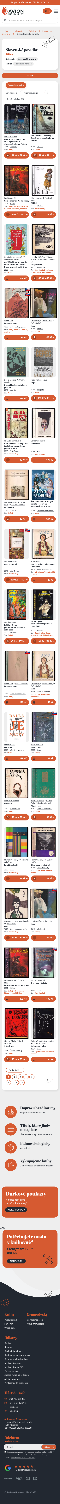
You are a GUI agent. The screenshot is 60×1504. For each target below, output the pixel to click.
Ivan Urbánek (22, 921)
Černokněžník (16, 985)
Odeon (12, 870)
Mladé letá (41, 929)
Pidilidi (34, 203)
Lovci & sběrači (11, 865)
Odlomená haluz (38, 1046)
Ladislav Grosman (11, 800)
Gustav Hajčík (42, 259)
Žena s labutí (43, 503)
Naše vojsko (41, 267)
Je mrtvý (8, 747)
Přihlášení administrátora (16, 1383)
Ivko (6, 926)
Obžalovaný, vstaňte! (40, 865)
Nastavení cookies (12, 1363)
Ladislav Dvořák (18, 504)
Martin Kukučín (10, 502)
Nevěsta (8, 803)
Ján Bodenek (9, 921)
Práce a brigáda (11, 1371)
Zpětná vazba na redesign (16, 1375)
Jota (11, 270)
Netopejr (13, 632)
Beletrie (32, 31)
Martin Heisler (10, 622)
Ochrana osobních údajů (16, 1359)
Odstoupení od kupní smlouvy (18, 1355)
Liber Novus (14, 571)
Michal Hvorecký (11, 860)
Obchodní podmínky (13, 1351)
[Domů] (6, 31)
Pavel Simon (47, 683)
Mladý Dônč (36, 747)
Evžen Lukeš (36, 323)
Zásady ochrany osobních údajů (23, 1458)
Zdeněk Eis (11, 923)
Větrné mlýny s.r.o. (17, 750)
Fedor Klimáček (21, 683)
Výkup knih (9, 1328)
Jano (33, 326)
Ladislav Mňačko (38, 257)
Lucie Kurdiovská (14, 441)
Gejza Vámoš (36, 1041)
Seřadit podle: (11, 93)
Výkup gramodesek (35, 1323)
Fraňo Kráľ (8, 320)
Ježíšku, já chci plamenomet (14, 627)
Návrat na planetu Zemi (15, 141)
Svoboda (13, 146)
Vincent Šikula (10, 1041)
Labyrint (13, 390)
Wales (12, 203)
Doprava (8, 1347)
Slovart (39, 750)
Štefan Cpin (47, 320)
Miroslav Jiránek (10, 136)
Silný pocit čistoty (39, 983)
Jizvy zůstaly (36, 264)
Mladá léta (9, 507)
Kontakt (8, 1343)
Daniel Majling (10, 380)
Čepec (33, 383)
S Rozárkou (9, 1046)
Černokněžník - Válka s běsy (16, 201)
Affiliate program (12, 1379)
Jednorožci (35, 443)
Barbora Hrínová (38, 441)
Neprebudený (10, 564)
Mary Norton (36, 198)
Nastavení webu (13, 1367)
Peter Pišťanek (37, 744)
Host (38, 451)
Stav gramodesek (35, 1320)
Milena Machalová (11, 259)
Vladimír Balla (9, 744)
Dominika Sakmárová (13, 257)
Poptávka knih (10, 1320)
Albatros (40, 206)
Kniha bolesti (16, 446)
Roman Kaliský (37, 860)
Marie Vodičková (40, 1043)
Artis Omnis (14, 451)
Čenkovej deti (10, 323)
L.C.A (39, 990)
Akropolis (40, 389)
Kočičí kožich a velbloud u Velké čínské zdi (15, 264)
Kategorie (18, 31)
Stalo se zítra (42, 138)
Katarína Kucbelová (39, 380)
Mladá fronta (15, 808)
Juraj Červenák (10, 198)
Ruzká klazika (15, 386)
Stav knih (8, 1323)
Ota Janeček (49, 1041)
